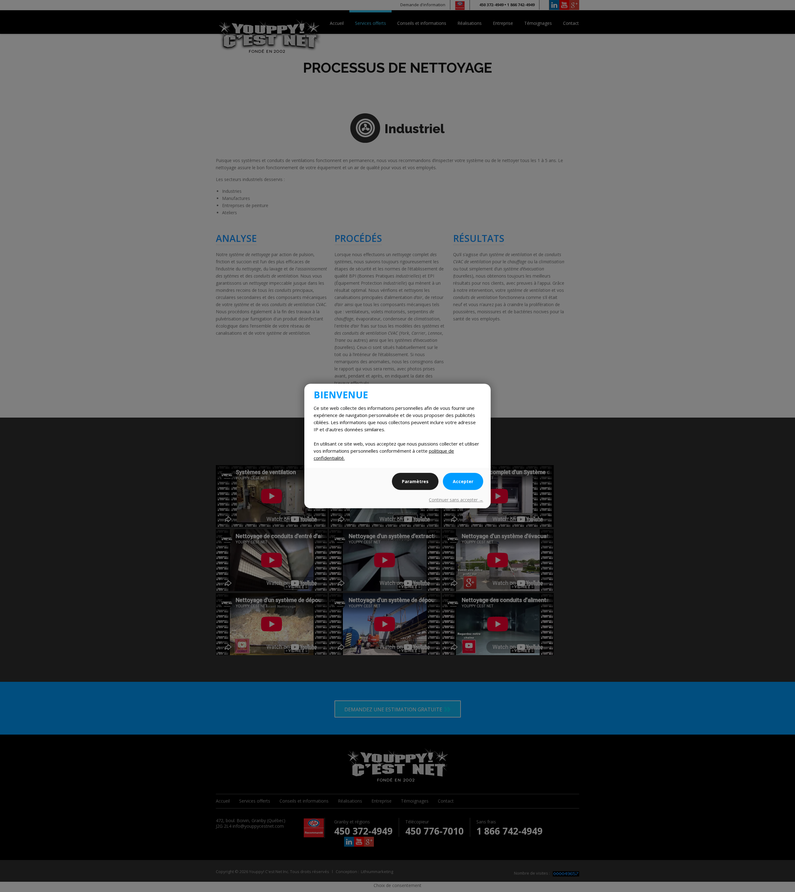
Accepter (463, 481)
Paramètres (415, 481)
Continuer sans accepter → (456, 500)
